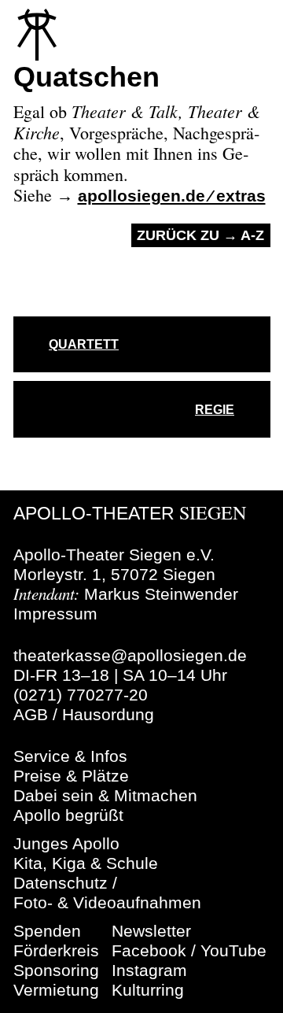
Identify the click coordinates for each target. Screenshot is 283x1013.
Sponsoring (56, 970)
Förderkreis (56, 950)
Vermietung (56, 990)
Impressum (55, 613)
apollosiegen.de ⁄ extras (172, 196)
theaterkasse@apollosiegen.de (130, 655)
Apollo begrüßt (68, 815)
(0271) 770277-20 (80, 695)
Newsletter (151, 931)
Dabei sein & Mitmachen (105, 795)
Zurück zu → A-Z (200, 235)
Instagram (149, 970)
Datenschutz (60, 883)
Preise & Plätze (71, 776)
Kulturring (148, 990)
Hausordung (108, 714)
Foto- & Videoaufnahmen (107, 902)
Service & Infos (70, 756)
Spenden (47, 931)
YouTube (233, 950)
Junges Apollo (66, 843)
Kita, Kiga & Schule (85, 863)
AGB (30, 714)
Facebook (149, 950)
